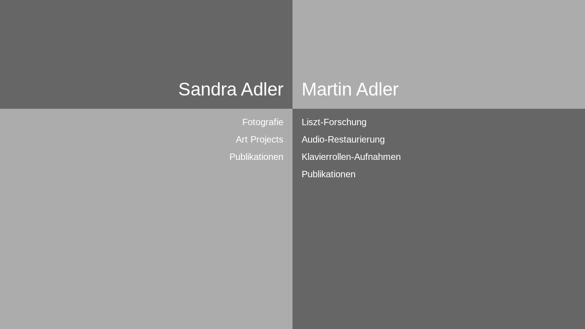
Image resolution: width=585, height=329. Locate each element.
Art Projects (259, 139)
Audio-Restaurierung (343, 139)
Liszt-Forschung (334, 122)
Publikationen (256, 157)
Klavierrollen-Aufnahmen (351, 157)
